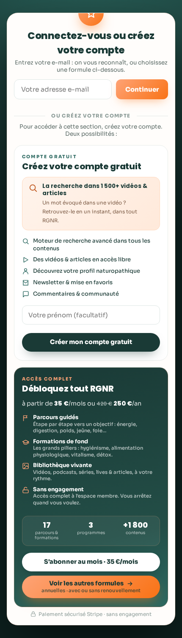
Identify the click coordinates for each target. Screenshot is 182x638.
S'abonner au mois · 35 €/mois (91, 561)
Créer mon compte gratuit (91, 342)
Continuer (142, 89)
